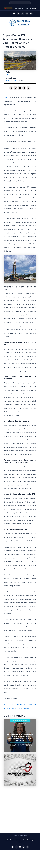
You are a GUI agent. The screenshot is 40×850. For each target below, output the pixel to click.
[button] (8, 13)
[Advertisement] (20, 808)
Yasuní (6, 97)
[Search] (28, 3)
